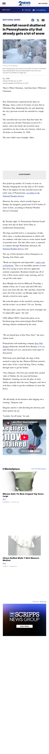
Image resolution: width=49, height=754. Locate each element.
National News (11, 20)
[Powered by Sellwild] (43, 602)
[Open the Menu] (4, 3)
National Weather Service (13, 248)
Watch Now (42, 3)
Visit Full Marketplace (38, 469)
